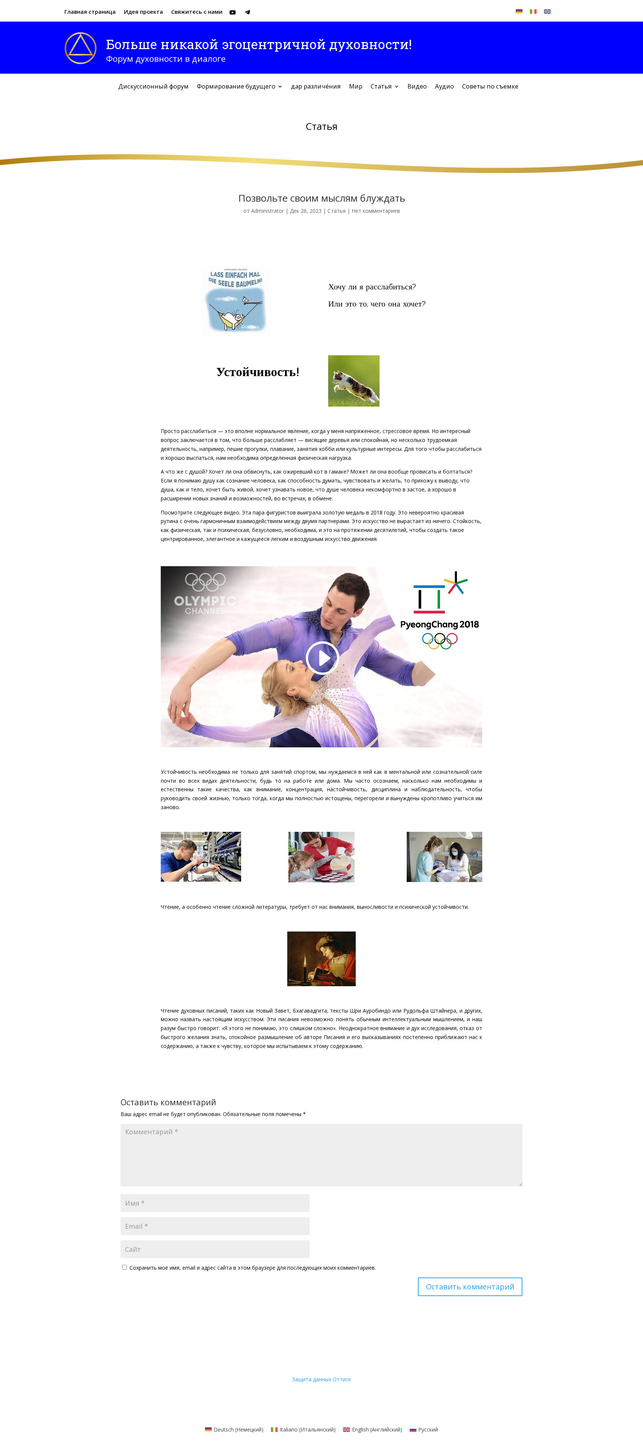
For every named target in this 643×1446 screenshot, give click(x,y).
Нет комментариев (376, 210)
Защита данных (311, 1379)
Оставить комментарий (470, 1287)
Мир (355, 87)
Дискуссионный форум (153, 87)
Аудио (444, 87)
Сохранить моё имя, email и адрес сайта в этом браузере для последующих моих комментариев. (252, 1267)
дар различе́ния (316, 87)
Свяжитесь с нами (197, 12)
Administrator (267, 210)
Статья (381, 87)
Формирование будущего (236, 87)
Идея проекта (143, 12)
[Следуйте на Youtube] (233, 12)
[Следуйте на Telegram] (247, 12)
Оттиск (342, 1379)
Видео (417, 87)
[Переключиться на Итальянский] (533, 11)
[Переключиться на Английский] (547, 11)
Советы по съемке (490, 87)
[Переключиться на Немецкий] (519, 11)
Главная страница (90, 12)
